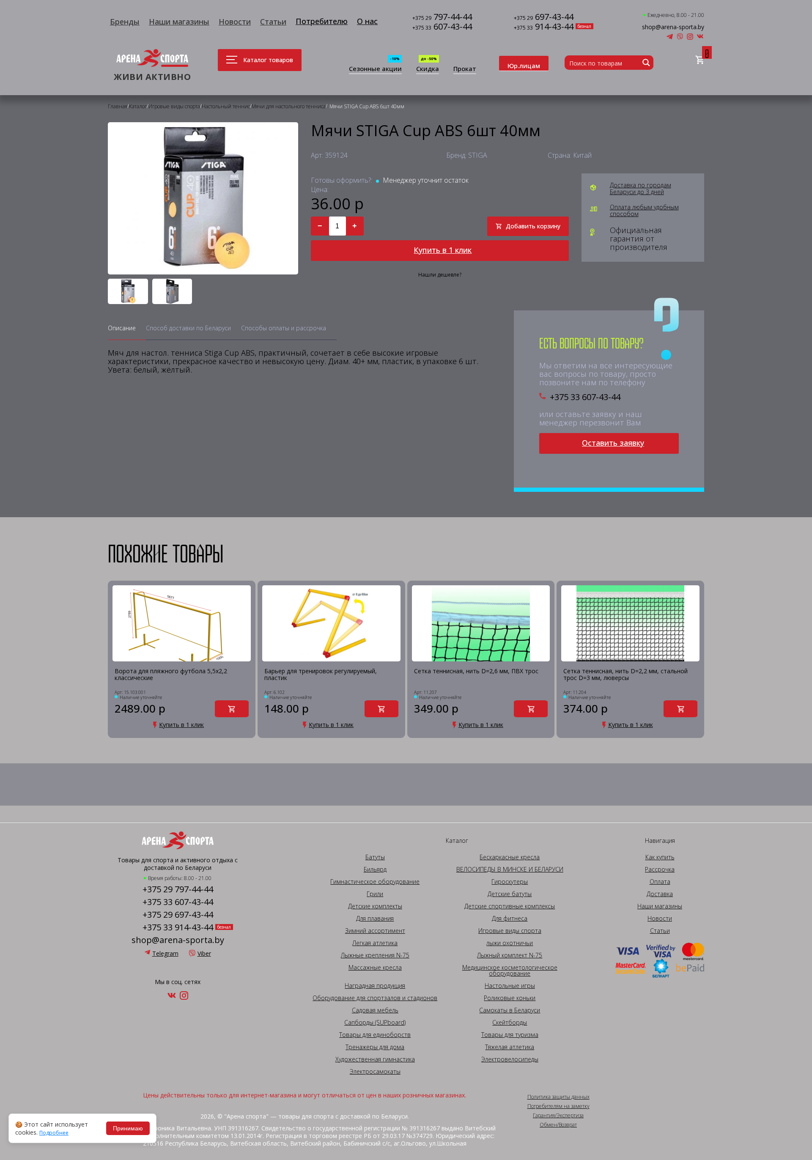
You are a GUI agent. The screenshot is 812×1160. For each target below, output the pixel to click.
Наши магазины (179, 21)
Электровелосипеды (509, 1059)
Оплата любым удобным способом (644, 210)
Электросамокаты (375, 1072)
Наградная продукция (375, 986)
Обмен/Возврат (558, 1124)
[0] (699, 60)
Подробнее (54, 1132)
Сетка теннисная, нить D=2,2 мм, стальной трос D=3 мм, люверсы (625, 675)
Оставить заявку (613, 443)
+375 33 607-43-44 (585, 397)
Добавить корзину (533, 226)
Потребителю (322, 21)
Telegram (165, 953)
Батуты (375, 857)
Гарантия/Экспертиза (558, 1115)
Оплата (660, 882)
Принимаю (128, 1128)
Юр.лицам (524, 65)
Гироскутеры (509, 882)
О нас (367, 21)
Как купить (660, 857)
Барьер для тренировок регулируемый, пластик (320, 675)
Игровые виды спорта (509, 931)
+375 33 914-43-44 (178, 927)
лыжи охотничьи (509, 943)
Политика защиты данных (558, 1097)
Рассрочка (660, 869)
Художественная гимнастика (375, 1059)
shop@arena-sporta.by (673, 27)
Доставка (660, 894)
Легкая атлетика (375, 943)
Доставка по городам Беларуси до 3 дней (640, 188)
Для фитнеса (509, 918)
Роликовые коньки (509, 998)
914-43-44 (543, 27)
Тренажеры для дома (375, 1047)
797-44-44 (442, 17)
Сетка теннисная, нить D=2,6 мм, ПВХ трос (476, 671)
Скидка (427, 69)
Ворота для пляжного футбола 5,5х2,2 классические (171, 675)
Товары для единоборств (375, 1035)
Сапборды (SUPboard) (375, 1023)
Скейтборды (509, 1023)
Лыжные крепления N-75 (375, 955)
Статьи (273, 21)
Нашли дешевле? (439, 274)
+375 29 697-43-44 (178, 914)
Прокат (464, 69)
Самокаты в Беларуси (509, 1010)
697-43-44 (543, 17)
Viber (204, 953)
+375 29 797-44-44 (178, 889)
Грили (375, 894)
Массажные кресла (375, 968)
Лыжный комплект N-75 (509, 955)
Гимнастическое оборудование (375, 882)
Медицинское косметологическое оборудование (509, 970)
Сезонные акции (375, 69)
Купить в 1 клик (443, 250)
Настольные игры (510, 986)
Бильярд (375, 869)
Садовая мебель (375, 1010)
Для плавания (375, 918)
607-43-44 (442, 27)
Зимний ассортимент (375, 931)
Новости (235, 21)
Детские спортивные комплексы (509, 906)
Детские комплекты (375, 906)
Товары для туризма (509, 1035)
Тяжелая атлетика (509, 1047)
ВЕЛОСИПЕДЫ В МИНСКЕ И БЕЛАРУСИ (509, 869)
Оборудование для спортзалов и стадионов (375, 998)
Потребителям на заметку (558, 1106)
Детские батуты (510, 894)
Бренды (125, 21)
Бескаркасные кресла (510, 857)
